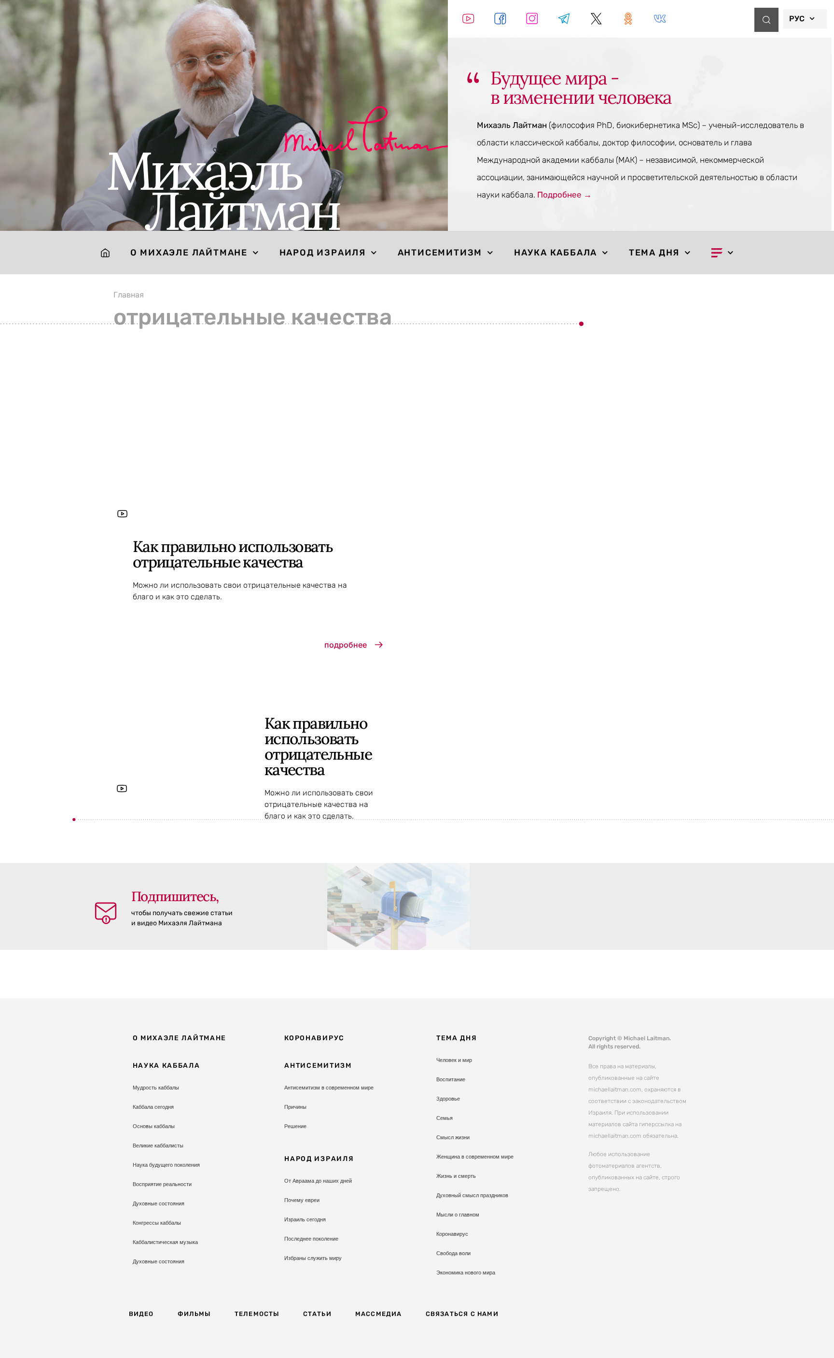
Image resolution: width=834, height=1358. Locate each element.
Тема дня (654, 252)
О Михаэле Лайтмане (189, 252)
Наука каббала (555, 252)
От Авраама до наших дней (318, 1181)
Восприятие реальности (162, 1184)
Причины (295, 1107)
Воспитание (450, 1079)
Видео (141, 1313)
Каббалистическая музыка (165, 1242)
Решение (295, 1126)
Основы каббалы (154, 1126)
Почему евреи (302, 1200)
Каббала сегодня (153, 1107)
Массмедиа (378, 1313)
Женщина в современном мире (475, 1157)
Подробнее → (564, 194)
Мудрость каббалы (156, 1087)
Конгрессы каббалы (157, 1223)
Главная (128, 294)
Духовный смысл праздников (472, 1195)
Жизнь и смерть (456, 1176)
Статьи (317, 1313)
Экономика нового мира (465, 1272)
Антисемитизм (440, 252)
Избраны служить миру (313, 1258)
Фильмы (194, 1313)
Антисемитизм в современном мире (329, 1087)
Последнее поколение (311, 1239)
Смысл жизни (453, 1137)
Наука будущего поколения (166, 1165)
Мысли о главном (457, 1214)
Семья (444, 1118)
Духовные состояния (158, 1203)
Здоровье (448, 1099)
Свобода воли (453, 1253)
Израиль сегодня (305, 1219)
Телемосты (257, 1313)
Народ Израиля (322, 252)
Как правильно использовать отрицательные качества (233, 554)
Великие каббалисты (158, 1145)
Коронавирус (314, 1038)
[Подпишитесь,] (106, 913)
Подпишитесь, (175, 896)
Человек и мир (454, 1060)
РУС (797, 18)
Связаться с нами (462, 1313)
